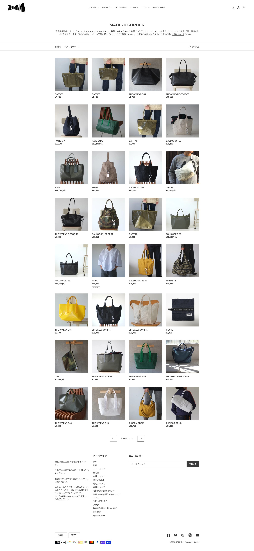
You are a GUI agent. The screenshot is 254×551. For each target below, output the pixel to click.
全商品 (96, 472)
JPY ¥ (73, 535)
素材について (99, 476)
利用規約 (97, 512)
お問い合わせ (178, 34)
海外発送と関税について (104, 491)
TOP (95, 462)
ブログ (96, 505)
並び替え (58, 47)
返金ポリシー (99, 515)
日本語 (60, 535)
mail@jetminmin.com (69, 496)
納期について (99, 483)
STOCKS (81, 479)
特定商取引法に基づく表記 (105, 508)
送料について (99, 487)
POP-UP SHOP (100, 501)
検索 (95, 465)
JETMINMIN (180, 542)
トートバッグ (99, 469)
